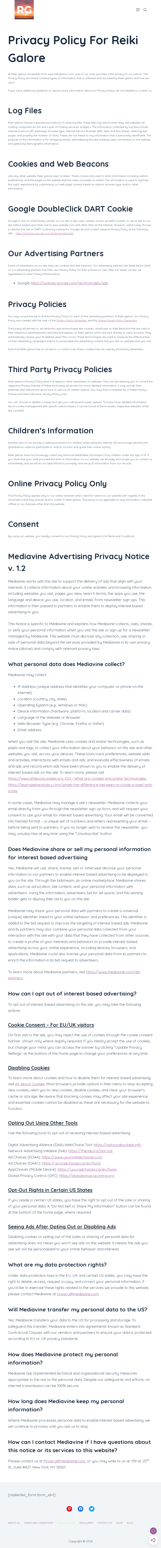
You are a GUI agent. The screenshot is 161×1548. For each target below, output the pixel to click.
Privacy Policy (66, 1522)
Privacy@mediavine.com (64, 1461)
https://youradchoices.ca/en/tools (71, 1163)
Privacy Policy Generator (72, 320)
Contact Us (104, 1522)
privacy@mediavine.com (78, 1294)
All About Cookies (30, 1084)
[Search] (145, 9)
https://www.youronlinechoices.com (72, 1157)
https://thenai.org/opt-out (90, 1150)
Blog (130, 1522)
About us (14, 1522)
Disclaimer (86, 1522)
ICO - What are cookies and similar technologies (105, 778)
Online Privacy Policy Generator (117, 320)
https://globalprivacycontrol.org (86, 1175)
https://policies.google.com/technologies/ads (44, 233)
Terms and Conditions (38, 1522)
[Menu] (138, 9)
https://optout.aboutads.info (117, 1144)
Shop (119, 1522)
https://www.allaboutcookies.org (35, 778)
